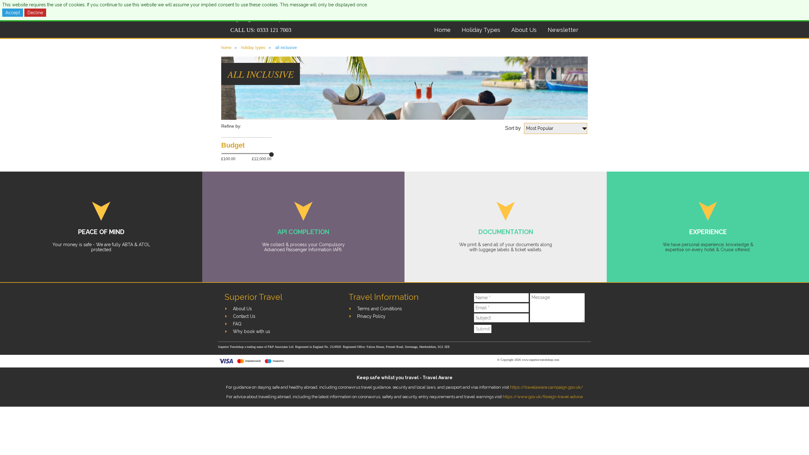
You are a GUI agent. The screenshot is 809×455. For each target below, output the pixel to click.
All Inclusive (286, 47)
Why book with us (251, 331)
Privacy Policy (371, 316)
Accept (12, 12)
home (226, 47)
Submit (483, 328)
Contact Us (244, 316)
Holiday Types (481, 30)
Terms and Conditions (379, 308)
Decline (35, 12)
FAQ (237, 323)
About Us (524, 30)
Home (442, 30)
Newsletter (563, 30)
